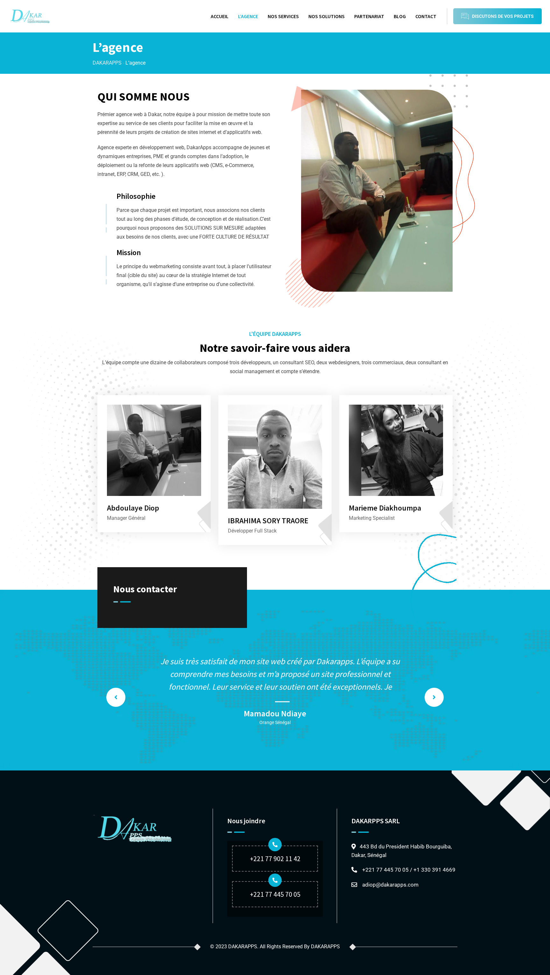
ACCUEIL (220, 16)
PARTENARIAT (369, 16)
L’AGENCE (248, 16)
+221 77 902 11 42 (275, 858)
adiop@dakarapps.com (390, 884)
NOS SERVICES (283, 16)
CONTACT (425, 16)
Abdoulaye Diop (133, 508)
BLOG (400, 16)
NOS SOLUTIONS (326, 16)
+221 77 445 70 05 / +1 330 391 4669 (408, 870)
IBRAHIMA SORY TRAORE (268, 521)
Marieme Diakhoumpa (385, 508)
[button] (115, 697)
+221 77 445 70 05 (275, 894)
